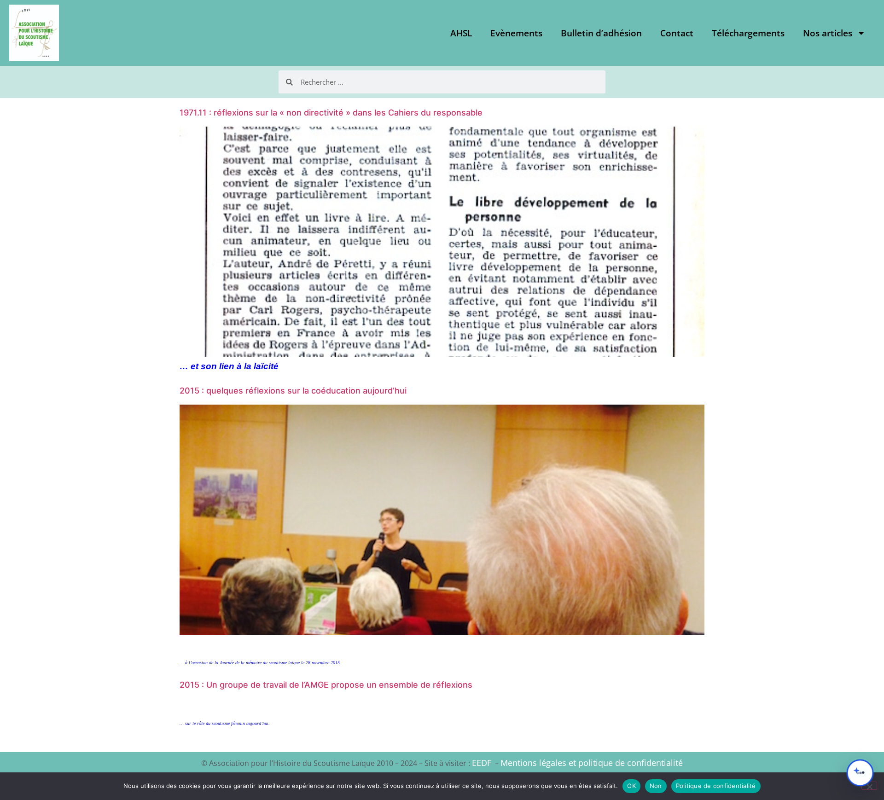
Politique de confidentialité (716, 785)
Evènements (516, 33)
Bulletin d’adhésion (601, 33)
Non (656, 785)
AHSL (461, 33)
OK (631, 785)
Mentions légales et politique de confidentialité (591, 762)
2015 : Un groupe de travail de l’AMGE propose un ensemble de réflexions (326, 685)
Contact (676, 33)
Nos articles (827, 33)
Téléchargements (748, 33)
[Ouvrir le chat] (860, 773)
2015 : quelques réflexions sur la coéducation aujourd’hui (293, 390)
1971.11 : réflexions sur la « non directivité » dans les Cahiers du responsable (331, 112)
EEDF (481, 762)
